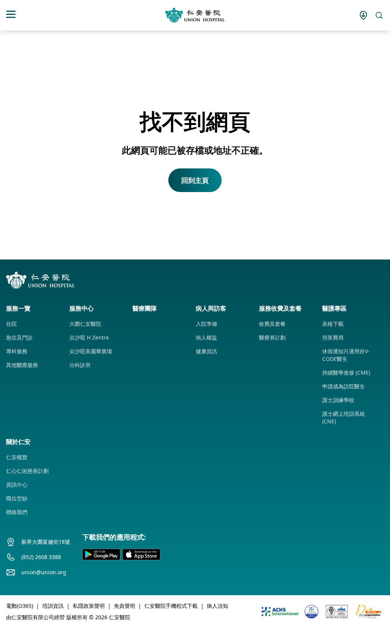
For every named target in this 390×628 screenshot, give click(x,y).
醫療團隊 (145, 308)
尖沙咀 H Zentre (89, 337)
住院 (11, 323)
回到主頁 (195, 180)
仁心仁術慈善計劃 (27, 470)
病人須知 (217, 605)
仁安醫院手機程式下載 (171, 605)
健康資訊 (206, 351)
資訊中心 (16, 484)
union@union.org (43, 572)
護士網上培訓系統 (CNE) (343, 417)
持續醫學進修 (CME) (346, 372)
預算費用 (333, 337)
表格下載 (333, 323)
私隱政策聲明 (89, 605)
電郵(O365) (19, 605)
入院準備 (206, 323)
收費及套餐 (272, 323)
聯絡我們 (16, 512)
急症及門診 (19, 337)
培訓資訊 (53, 605)
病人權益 (206, 337)
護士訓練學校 (338, 400)
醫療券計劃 (272, 337)
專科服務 (16, 351)
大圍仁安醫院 (85, 323)
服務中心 (81, 308)
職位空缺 (16, 498)
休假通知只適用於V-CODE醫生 (346, 355)
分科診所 (80, 364)
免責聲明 (124, 605)
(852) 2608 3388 (41, 557)
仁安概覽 (16, 457)
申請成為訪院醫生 (343, 386)
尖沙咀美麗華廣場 (90, 351)
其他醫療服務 (22, 364)
